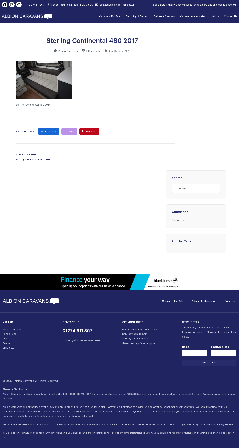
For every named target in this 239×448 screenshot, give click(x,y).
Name (185, 346)
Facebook (50, 131)
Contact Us (230, 16)
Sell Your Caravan (164, 16)
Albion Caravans (68, 50)
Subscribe (209, 362)
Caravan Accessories (193, 16)
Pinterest (91, 131)
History (215, 16)
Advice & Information (204, 300)
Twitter (70, 131)
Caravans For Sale (110, 16)
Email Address (220, 346)
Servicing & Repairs (137, 16)
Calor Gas (230, 300)
